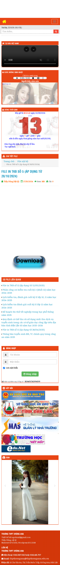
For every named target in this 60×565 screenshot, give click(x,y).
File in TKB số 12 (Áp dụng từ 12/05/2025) (24, 285)
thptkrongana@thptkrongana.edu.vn (29, 558)
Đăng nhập (11, 348)
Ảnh (8, 458)
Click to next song (30, 75)
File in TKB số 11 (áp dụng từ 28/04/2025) (24, 329)
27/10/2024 (28, 181)
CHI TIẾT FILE (11, 156)
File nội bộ (22, 161)
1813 (43, 181)
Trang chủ (9, 161)
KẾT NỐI (9, 388)
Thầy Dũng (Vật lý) (11, 181)
